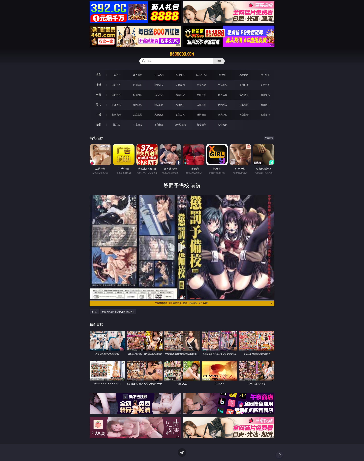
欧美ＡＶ (159, 84)
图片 (98, 105)
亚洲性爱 (116, 94)
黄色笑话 (244, 114)
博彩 (98, 75)
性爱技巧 (265, 114)
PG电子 (116, 74)
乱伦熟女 (244, 94)
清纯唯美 (222, 104)
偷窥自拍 (116, 104)
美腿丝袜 (201, 104)
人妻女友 (159, 114)
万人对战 (159, 74)
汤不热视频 (180, 124)
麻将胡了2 (201, 74)
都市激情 (116, 114)
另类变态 (265, 94)
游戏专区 (180, 74)
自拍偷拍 (137, 84)
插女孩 (116, 124)
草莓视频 (159, 124)
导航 (98, 124)
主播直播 (244, 84)
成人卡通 (159, 94)
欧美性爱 (180, 94)
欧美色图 (159, 104)
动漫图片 (180, 104)
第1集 (94, 311)
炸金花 (222, 74)
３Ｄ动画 (180, 84)
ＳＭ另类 (265, 84)
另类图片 (265, 104)
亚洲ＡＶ (116, 84)
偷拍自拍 (137, 94)
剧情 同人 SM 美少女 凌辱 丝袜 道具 (118, 311)
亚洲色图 (137, 104)
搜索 (219, 61)
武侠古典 (180, 114)
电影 (98, 95)
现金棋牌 (244, 74)
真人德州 (137, 74)
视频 (98, 85)
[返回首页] (279, 454)
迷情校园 (201, 114)
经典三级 (222, 94)
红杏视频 (201, 124)
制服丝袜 (201, 94)
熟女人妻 (201, 84)
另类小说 (222, 114)
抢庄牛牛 (265, 74)
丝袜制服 (222, 84)
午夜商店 (137, 124)
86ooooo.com (182, 54)
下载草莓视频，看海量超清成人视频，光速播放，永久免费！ (182, 303)
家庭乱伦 (137, 114)
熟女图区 (244, 104)
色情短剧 (222, 124)
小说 (98, 114)
